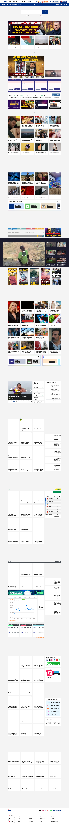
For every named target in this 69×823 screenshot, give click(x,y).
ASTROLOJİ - (42, 103)
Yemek (19, 819)
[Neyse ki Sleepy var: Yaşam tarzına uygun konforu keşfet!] (25, 77)
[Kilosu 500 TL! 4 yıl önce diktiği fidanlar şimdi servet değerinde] (27, 176)
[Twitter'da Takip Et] (50, 660)
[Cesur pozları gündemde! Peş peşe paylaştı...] (26, 728)
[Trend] (38, 2)
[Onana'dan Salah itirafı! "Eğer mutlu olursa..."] (38, 495)
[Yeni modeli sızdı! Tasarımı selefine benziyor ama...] (41, 190)
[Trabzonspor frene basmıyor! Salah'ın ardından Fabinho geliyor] (41, 77)
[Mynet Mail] (66, 4)
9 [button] (28, 401)
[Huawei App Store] (11, 821)
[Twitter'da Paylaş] (55, 725)
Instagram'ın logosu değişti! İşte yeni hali (40, 789)
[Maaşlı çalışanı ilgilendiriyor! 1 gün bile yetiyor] (49, 596)
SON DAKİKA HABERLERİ (6, 4)
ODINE (22, 630)
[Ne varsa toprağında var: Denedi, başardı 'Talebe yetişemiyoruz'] (55, 756)
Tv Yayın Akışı (48, 677)
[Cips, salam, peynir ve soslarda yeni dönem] (41, 120)
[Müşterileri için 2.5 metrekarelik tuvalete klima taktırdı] (55, 183)
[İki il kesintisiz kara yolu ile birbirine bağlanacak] (30, 77)
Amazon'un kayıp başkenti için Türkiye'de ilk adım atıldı (57, 445)
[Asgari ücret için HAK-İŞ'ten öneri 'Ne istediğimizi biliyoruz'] (49, 589)
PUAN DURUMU (49, 492)
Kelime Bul (52, 816)
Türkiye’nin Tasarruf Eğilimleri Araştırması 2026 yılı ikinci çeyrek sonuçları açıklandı (27, 763)
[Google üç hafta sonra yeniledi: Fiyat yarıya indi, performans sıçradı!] (55, 783)
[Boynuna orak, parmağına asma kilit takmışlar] (49, 452)
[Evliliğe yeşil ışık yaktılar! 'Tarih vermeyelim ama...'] (38, 660)
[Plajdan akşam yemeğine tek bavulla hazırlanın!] (55, 305)
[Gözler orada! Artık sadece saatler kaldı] (13, 574)
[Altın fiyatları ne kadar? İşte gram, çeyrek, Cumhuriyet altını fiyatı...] (27, 120)
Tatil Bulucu (52, 819)
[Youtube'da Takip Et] (57, 660)
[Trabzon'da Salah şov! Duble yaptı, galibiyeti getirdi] (16, 77)
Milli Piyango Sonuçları (55, 702)
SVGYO (22, 632)
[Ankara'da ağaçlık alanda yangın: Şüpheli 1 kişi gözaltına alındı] (8, 77)
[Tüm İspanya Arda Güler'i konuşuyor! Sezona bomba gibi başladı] (37, 77)
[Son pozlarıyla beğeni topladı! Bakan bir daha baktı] (13, 667)
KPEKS (9, 629)
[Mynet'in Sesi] (14, 104)
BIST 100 (11, 599)
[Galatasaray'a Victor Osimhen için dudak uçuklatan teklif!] (28, 77)
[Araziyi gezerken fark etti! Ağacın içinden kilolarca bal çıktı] (13, 464)
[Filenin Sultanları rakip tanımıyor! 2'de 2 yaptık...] (26, 509)
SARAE (9, 635)
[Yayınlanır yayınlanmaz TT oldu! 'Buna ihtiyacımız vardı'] (26, 660)
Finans (19, 818)
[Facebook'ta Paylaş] (52, 725)
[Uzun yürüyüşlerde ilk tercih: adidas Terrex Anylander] (27, 345)
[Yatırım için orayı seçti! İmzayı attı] (13, 430)
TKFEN (22, 635)
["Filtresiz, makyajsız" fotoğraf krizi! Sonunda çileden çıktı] (14, 312)
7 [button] (23, 401)
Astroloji (30, 818)
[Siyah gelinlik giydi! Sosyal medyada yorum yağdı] (38, 728)
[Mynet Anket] (47, 2)
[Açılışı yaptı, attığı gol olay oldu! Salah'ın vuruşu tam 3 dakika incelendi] (21, 77)
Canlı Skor (59, 489)
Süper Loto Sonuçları (55, 708)
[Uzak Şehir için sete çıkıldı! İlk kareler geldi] (14, 127)
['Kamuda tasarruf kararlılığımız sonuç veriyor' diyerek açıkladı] (38, 581)
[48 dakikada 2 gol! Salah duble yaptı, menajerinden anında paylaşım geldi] (13, 77)
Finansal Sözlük (42, 818)
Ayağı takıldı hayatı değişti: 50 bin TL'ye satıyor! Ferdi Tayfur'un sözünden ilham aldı (57, 605)
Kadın (19, 821)
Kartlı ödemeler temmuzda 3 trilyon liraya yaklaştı (27, 776)
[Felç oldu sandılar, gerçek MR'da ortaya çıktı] (22, 77)
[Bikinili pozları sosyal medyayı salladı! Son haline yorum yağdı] (13, 687)
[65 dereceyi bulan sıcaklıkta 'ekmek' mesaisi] (41, 305)
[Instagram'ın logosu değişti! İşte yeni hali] (41, 783)
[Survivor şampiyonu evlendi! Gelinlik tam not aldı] (38, 673)
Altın (34, 597)
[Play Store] (11, 815)
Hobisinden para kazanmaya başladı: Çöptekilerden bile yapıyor (41, 776)
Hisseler (41, 819)
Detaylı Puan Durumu (57, 516)
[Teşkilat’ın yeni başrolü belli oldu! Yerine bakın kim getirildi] (38, 457)
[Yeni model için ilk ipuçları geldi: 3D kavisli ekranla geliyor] (27, 305)
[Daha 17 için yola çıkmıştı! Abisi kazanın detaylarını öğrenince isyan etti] (38, 714)
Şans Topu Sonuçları (54, 711)
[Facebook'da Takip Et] (47, 660)
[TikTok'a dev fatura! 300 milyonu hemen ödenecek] (41, 318)
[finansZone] (53, 232)
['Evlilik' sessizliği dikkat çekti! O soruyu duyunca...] (26, 700)
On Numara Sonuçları (55, 714)
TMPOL (9, 634)
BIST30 (20, 597)
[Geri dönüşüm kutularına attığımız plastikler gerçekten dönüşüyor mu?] (26, 423)
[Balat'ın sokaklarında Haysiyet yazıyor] (55, 769)
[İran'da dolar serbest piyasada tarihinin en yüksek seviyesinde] (38, 567)
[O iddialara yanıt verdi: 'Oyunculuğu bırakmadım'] (41, 176)
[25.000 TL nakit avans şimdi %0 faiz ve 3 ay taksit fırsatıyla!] (17, 77)
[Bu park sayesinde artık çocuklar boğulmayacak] (41, 332)
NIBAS (9, 630)
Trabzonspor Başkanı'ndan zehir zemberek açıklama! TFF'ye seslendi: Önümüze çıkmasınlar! (16, 4)
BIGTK (9, 632)
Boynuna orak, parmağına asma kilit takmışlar (57, 452)
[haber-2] (23, 276)
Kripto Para (42, 821)
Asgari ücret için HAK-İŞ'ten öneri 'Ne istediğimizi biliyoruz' (57, 589)
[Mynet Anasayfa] (5, 1)
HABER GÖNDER (59, 4)
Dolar (25, 597)
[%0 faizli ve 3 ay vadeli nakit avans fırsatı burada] (55, 133)
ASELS (34, 630)
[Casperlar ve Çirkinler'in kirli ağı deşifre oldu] (38, 77)
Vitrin (30, 819)
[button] (48, 1)
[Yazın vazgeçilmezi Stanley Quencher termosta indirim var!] (26, 436)
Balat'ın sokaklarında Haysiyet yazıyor (54, 776)
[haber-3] (34, 276)
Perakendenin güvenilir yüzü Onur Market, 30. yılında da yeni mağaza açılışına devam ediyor (40, 763)
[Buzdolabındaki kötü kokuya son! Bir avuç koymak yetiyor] (38, 436)
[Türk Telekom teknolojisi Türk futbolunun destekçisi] (14, 783)
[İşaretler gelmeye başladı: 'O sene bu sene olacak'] (49, 581)
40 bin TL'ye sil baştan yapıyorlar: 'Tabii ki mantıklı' (57, 611)
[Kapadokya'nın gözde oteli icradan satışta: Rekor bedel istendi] (27, 77)
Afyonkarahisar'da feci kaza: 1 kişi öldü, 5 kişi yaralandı (57, 437)
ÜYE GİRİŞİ (56, 1)
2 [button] (11, 401)
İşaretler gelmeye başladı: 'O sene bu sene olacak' (57, 581)
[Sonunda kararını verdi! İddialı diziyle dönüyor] (26, 687)
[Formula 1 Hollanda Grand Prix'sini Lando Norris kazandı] (26, 536)
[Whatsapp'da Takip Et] (59, 660)
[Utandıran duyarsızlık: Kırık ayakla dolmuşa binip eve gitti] (36, 77)
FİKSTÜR (57, 492)
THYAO (34, 629)
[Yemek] (43, 2)
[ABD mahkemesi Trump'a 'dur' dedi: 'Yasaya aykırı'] (26, 66)
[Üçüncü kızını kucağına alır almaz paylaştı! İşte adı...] (38, 694)
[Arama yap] (51, 1)
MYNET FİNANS (14, 97)
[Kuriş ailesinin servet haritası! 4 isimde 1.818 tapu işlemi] (14, 77)
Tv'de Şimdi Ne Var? (50, 679)
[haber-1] (12, 276)
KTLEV (34, 635)
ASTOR (34, 634)
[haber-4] (45, 276)
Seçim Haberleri (31, 821)
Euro (29, 597)
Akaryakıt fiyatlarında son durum (27, 789)
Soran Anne (52, 818)
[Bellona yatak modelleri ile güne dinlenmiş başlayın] (14, 756)
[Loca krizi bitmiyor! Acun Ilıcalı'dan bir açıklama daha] (38, 509)
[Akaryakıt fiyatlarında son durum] (14, 345)
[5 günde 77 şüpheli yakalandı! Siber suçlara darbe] (14, 190)
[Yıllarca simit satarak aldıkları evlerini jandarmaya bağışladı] (41, 133)
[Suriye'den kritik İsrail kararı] (42, 77)
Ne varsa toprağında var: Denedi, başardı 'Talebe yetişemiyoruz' (55, 762)
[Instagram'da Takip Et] (52, 660)
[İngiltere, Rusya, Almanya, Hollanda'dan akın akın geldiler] (13, 450)
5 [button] (18, 401)
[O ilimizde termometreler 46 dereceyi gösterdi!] (26, 464)
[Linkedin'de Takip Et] (55, 660)
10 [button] (31, 401)
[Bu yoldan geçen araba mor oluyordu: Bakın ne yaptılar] (49, 460)
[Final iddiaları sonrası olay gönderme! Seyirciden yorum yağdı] (26, 714)
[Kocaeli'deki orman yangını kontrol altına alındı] (27, 133)
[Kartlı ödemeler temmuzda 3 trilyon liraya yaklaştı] (27, 769)
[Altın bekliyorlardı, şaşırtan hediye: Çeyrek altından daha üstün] (26, 450)
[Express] (45, 2)
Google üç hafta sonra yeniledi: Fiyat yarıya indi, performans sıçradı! (55, 790)
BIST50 (15, 597)
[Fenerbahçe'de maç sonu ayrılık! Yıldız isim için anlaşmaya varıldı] (13, 536)
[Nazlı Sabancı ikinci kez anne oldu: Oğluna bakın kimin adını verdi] (55, 120)
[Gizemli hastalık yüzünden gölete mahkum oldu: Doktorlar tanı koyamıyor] (19, 77)
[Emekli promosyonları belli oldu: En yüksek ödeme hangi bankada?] (24, 77)
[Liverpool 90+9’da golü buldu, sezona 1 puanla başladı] (26, 495)
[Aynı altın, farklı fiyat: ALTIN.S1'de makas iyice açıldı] (20, 77)
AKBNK (34, 632)
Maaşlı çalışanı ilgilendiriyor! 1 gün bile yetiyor (57, 597)
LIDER (22, 634)
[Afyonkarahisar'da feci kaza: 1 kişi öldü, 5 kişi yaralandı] (49, 437)
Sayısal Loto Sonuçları (55, 705)
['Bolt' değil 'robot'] (31, 77)
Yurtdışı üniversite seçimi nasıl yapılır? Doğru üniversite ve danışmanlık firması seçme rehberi (13, 777)
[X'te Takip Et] (40, 810)
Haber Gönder (57, 810)
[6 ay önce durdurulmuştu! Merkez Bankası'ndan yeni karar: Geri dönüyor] (26, 567)
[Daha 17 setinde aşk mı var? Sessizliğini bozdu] (14, 332)
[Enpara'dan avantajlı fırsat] (26, 77)
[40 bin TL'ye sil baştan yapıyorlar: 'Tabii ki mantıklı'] (49, 611)
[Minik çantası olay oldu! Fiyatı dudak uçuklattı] (26, 673)
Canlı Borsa (59, 561)
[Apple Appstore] (11, 818)
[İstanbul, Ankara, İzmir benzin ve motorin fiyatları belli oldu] (38, 423)
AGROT (22, 629)
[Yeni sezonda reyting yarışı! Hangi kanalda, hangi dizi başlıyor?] (13, 721)
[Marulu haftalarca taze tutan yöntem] (55, 318)
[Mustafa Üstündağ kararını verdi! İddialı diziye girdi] (55, 339)
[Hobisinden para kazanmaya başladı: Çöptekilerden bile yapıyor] (41, 769)
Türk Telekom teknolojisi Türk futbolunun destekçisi (13, 789)
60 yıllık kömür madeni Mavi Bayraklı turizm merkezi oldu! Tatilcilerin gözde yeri (57, 468)
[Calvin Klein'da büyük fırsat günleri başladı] (27, 318)
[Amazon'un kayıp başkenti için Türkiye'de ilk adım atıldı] (49, 445)
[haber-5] (56, 276)
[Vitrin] (41, 2)
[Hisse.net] (27, 104)
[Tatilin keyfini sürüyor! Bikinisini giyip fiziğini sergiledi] (13, 700)
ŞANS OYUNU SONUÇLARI (51, 699)
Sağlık (30, 816)
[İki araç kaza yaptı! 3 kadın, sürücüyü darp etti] (40, 77)
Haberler (19, 816)
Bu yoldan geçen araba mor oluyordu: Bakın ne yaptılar (57, 460)
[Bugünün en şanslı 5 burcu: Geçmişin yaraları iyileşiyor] (14, 176)
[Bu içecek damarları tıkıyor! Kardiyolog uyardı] (27, 190)
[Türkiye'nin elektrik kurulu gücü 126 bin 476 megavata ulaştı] (27, 332)
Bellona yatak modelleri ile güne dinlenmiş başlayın (13, 762)
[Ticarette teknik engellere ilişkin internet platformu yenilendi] (41, 345)
